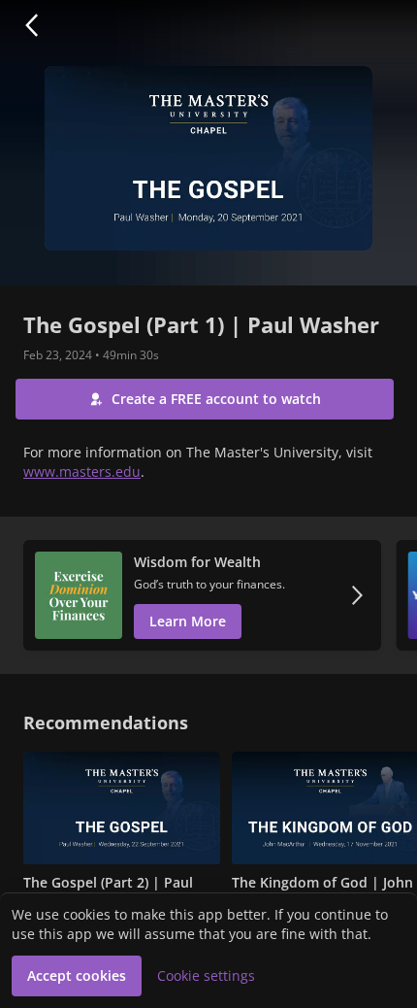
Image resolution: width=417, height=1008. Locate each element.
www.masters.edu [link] (82, 471)
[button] (31, 25)
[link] (202, 595)
